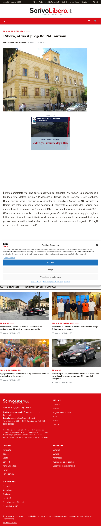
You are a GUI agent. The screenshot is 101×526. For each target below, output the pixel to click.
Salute (55, 420)
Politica (56, 408)
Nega (50, 270)
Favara (6, 470)
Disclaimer (7, 494)
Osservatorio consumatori (64, 466)
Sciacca (6, 454)
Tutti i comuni (8, 474)
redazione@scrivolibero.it (24, 418)
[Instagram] (97, 2)
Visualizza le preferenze (50, 277)
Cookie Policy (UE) (52, 2)
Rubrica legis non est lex (63, 462)
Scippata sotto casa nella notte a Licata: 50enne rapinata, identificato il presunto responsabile (21, 327)
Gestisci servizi (9, 258)
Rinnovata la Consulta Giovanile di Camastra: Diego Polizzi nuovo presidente (75, 327)
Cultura (56, 454)
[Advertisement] (50, 171)
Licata (5, 458)
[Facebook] (91, 2)
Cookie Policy (36, 282)
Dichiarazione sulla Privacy (53, 282)
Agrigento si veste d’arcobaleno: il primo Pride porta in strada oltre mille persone (24, 374)
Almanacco (57, 458)
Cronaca (4, 323)
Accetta (50, 262)
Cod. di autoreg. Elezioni (71, 2)
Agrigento (7, 450)
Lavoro (56, 424)
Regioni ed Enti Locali (14, 31)
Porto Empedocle (10, 466)
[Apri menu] (89, 21)
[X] (94, 2)
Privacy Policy (38, 2)
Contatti (67, 282)
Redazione (7, 490)
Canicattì (6, 462)
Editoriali (56, 450)
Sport (55, 416)
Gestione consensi (10, 522)
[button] (97, 245)
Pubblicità (7, 498)
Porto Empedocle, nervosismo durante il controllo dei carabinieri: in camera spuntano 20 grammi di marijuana (75, 376)
